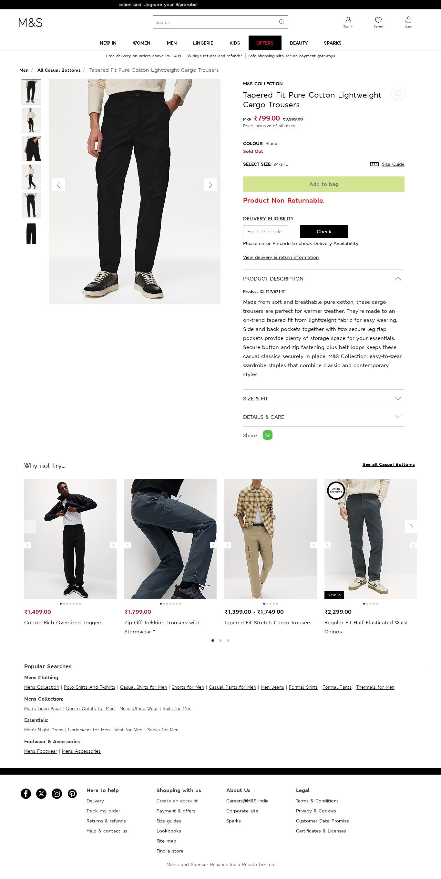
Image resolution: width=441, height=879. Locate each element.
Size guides (169, 821)
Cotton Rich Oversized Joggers (63, 622)
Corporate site (242, 811)
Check (324, 231)
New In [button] (108, 43)
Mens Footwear (40, 751)
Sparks (233, 821)
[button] (210, 184)
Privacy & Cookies (316, 811)
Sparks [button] (333, 43)
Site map (166, 841)
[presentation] (27, 545)
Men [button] (172, 43)
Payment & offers (176, 811)
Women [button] (141, 43)
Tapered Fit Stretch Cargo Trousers (268, 622)
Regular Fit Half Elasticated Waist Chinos (366, 627)
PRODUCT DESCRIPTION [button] (273, 278)
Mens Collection (41, 687)
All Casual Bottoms (59, 70)
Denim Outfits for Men (90, 708)
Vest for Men (128, 730)
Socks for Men (163, 730)
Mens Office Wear (138, 708)
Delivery (95, 801)
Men (24, 70)
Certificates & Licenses (321, 831)
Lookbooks (169, 831)
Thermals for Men (375, 687)
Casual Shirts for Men (143, 687)
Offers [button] (264, 43)
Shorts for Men (188, 687)
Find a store (170, 851)
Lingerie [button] (203, 43)
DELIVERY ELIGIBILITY (268, 218)
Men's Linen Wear (42, 708)
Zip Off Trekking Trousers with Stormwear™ (162, 627)
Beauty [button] (299, 43)
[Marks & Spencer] (30, 29)
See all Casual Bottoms (389, 464)
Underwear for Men (89, 730)
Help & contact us (107, 831)
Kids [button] (235, 43)
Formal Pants (337, 687)
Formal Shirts (303, 687)
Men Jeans (272, 687)
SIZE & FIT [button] (255, 398)
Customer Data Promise (322, 821)
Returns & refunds (106, 821)
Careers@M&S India (247, 801)
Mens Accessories (81, 751)
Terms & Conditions (317, 801)
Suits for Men (177, 708)
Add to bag (323, 184)
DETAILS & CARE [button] (263, 417)
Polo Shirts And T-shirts (89, 687)
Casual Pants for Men (232, 687)
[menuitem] (108, 43)
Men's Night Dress (43, 730)
